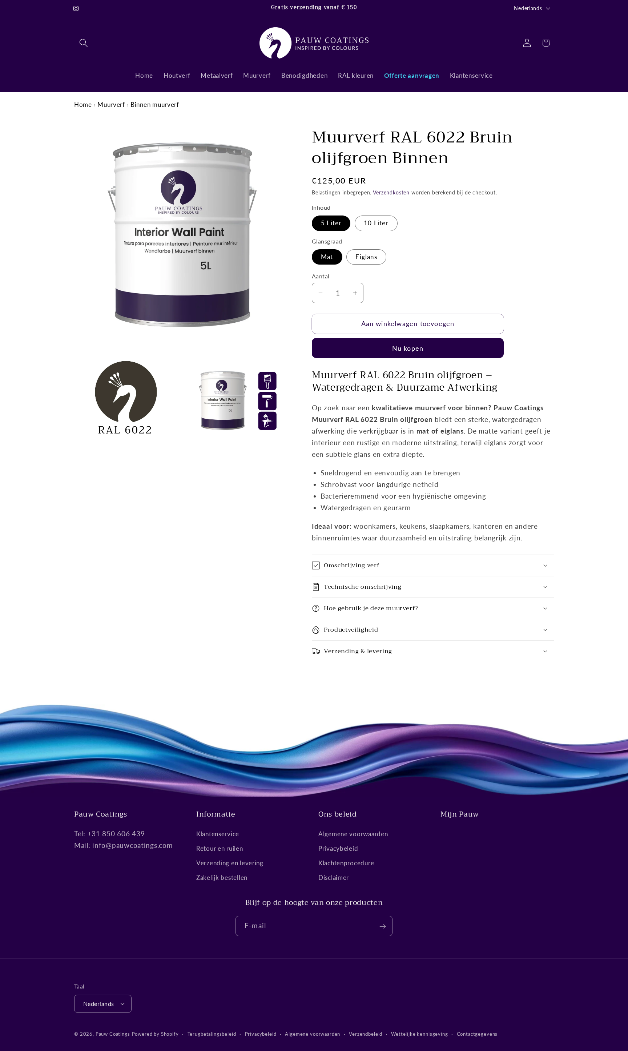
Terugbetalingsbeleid (212, 1033)
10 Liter (376, 223)
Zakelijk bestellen (221, 877)
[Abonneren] (382, 926)
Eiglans (366, 257)
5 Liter (331, 223)
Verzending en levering (229, 863)
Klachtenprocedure (346, 863)
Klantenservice (217, 834)
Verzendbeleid (365, 1033)
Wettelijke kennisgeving (419, 1033)
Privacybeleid (338, 848)
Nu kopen (408, 348)
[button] (83, 43)
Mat (327, 257)
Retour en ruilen (219, 848)
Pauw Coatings (113, 1033)
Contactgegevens (477, 1033)
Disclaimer (333, 877)
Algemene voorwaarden (353, 834)
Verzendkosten (391, 192)
